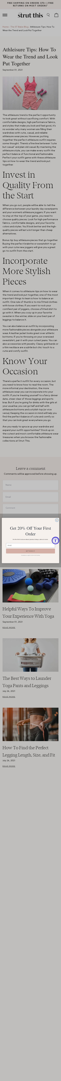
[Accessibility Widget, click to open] (55, 540)
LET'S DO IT (30, 551)
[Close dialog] (56, 520)
